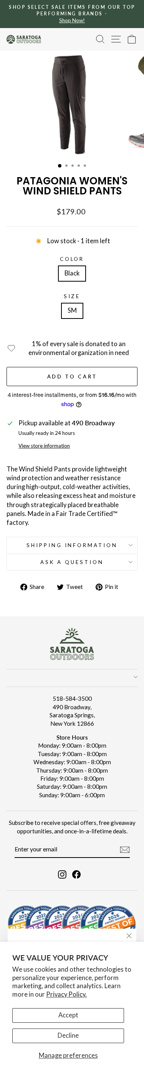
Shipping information (72, 545)
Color (72, 259)
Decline (68, 1035)
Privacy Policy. (66, 994)
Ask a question (72, 562)
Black (72, 273)
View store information (44, 446)
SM (72, 310)
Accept (68, 1015)
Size (72, 296)
